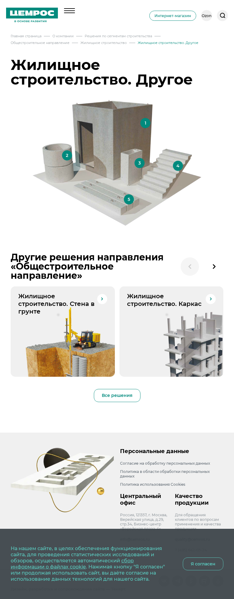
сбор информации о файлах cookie (72, 564)
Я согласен (203, 564)
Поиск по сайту (222, 15)
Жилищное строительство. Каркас (164, 299)
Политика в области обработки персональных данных (165, 473)
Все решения (117, 395)
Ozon (206, 15)
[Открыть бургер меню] (69, 10)
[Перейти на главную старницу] (32, 16)
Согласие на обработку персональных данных (165, 463)
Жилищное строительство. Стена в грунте (56, 303)
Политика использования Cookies (152, 484)
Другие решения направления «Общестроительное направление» (87, 266)
